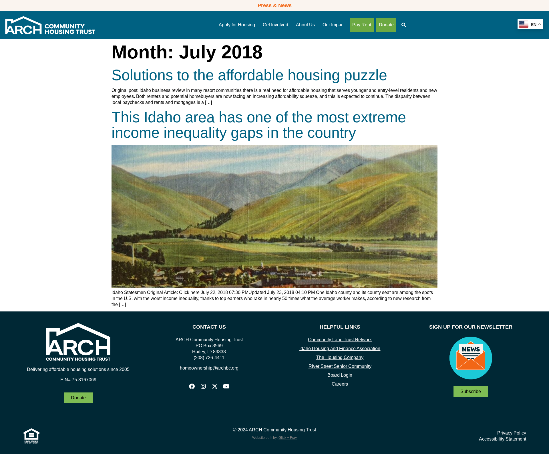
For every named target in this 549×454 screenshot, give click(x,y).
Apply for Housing (237, 24)
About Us (305, 24)
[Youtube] (226, 386)
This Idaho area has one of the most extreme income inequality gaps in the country (259, 125)
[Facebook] (192, 386)
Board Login (339, 375)
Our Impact (334, 24)
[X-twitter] (214, 386)
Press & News (275, 5)
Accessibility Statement (502, 439)
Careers (340, 384)
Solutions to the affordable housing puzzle (249, 75)
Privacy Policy (511, 433)
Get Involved (275, 24)
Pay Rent (361, 24)
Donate (386, 24)
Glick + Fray (288, 438)
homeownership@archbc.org (209, 368)
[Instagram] (203, 386)
